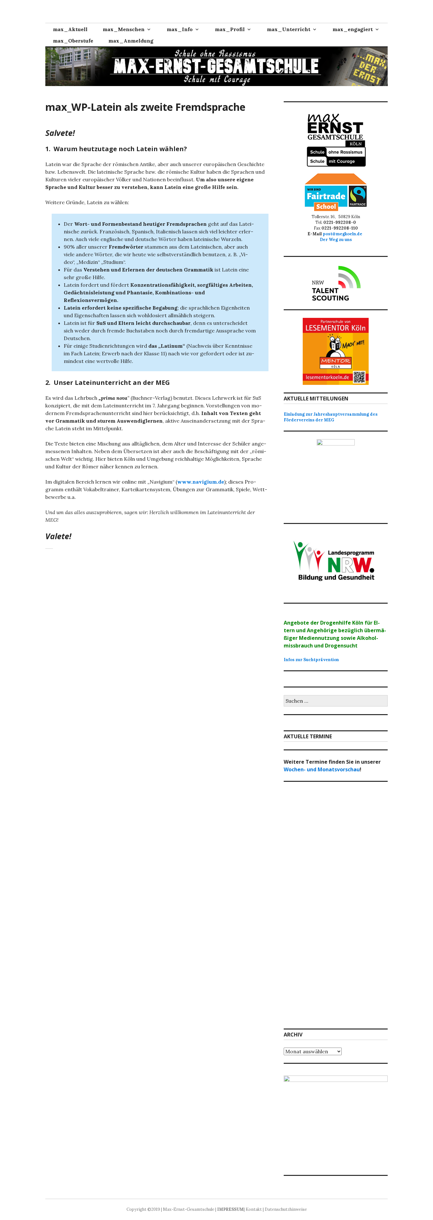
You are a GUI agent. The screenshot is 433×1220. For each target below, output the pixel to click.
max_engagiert (353, 29)
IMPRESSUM (230, 1209)
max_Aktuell (70, 29)
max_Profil (230, 29)
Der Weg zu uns (336, 239)
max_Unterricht (288, 29)
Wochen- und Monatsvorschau (322, 769)
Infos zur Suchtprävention (311, 659)
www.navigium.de (200, 482)
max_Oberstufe (73, 40)
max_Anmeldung (130, 40)
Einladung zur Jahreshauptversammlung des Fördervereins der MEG (331, 417)
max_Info (180, 29)
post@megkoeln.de (343, 234)
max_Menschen (124, 29)
